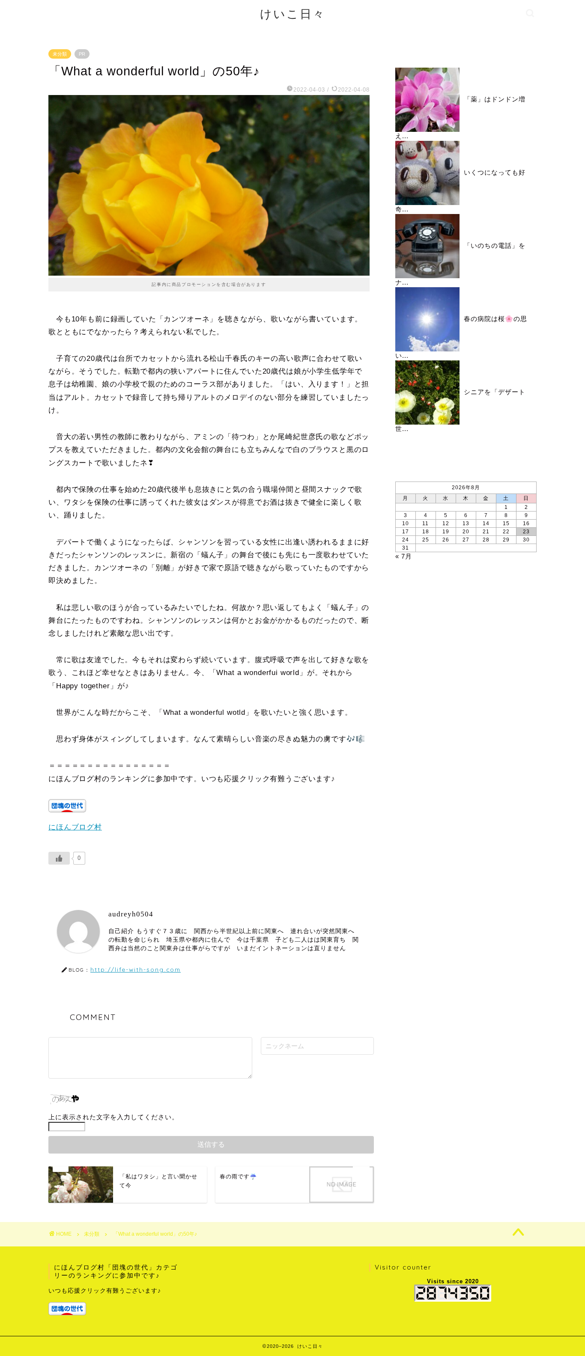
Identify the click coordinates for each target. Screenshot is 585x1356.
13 (466, 523)
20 (466, 532)
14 (486, 523)
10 (405, 523)
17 (405, 532)
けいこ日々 (292, 13)
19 (445, 532)
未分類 (60, 53)
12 (445, 523)
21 (486, 532)
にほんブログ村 (75, 827)
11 (425, 523)
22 (506, 532)
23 (526, 532)
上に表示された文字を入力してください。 (113, 1117)
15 (506, 523)
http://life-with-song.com (135, 969)
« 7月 (403, 556)
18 (425, 532)
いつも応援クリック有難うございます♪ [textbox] (104, 1291)
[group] (115, 1301)
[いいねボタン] (59, 858)
